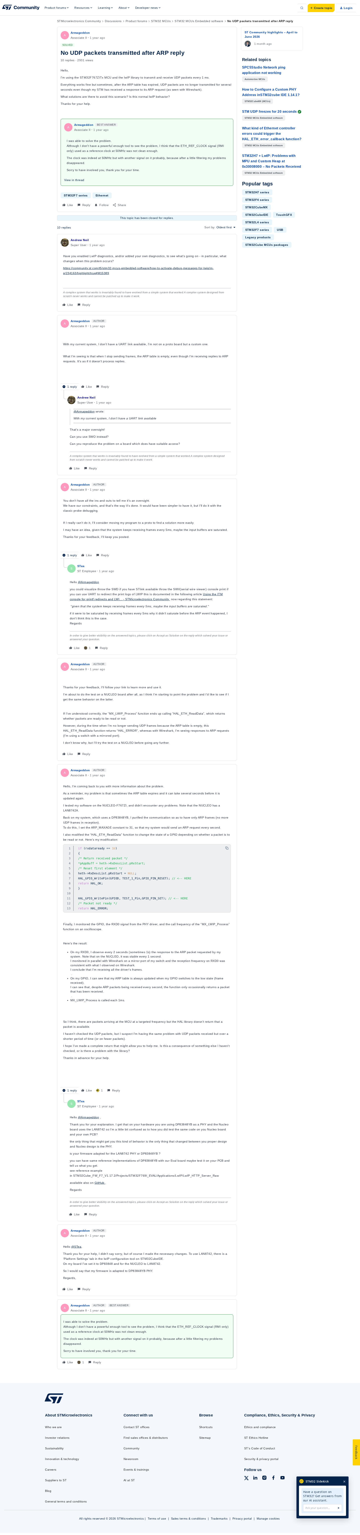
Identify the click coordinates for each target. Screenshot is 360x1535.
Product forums (136, 21)
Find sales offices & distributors (146, 1437)
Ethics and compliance (260, 1427)
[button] (321, 8)
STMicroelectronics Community (79, 21)
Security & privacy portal (261, 1459)
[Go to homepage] (75, 1403)
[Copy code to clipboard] (227, 848)
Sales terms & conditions (188, 1518)
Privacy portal (242, 1518)
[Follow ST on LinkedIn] (255, 1478)
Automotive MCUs (255, 79)
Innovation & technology (62, 1459)
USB (280, 229)
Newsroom (131, 1459)
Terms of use (157, 1518)
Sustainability (54, 1448)
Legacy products (258, 237)
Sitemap (205, 1437)
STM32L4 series (257, 222)
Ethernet (102, 195)
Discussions (113, 21)
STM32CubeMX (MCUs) (258, 101)
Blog (48, 1490)
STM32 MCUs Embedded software (199, 21)
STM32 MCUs (161, 21)
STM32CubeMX (256, 207)
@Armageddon (84, 411)
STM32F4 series (257, 199)
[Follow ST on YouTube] (282, 1478)
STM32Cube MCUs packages (266, 244)
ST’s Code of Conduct (259, 1448)
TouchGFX (284, 214)
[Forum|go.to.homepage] (21, 8)
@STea (76, 1246)
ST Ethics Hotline (256, 1437)
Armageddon (80, 32)
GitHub (100, 1182)
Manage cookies (268, 1518)
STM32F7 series (76, 195)
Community (131, 1448)
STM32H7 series (257, 192)
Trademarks (219, 1518)
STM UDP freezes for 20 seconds (269, 111)
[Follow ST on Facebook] (273, 1478)
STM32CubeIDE (256, 214)
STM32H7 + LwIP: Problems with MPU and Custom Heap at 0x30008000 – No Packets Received (271, 161)
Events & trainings (136, 1469)
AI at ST (129, 1480)
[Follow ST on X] (246, 1478)
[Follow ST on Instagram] (264, 1478)
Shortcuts (205, 1427)
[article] (147, 273)
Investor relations (57, 1437)
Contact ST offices (137, 1427)
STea (81, 566)
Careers (50, 1469)
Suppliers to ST (56, 1480)
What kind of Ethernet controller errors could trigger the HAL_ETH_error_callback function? (272, 133)
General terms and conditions (66, 1501)
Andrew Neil (80, 240)
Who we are (53, 1427)
